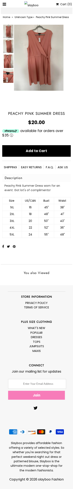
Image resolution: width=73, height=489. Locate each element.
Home (6, 17)
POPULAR (36, 333)
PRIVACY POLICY (36, 303)
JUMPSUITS (36, 346)
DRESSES (36, 337)
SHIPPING (10, 167)
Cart (65, 4)
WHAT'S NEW (36, 328)
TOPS (36, 342)
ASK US (63, 167)
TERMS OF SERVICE (36, 307)
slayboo (44, 479)
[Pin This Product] (14, 246)
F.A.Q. (50, 167)
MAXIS (36, 351)
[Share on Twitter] (9, 246)
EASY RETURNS (31, 167)
